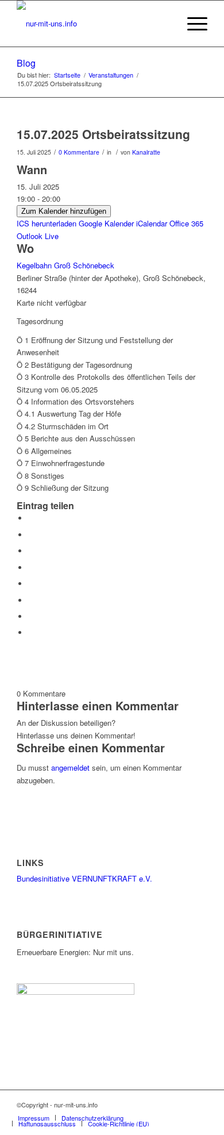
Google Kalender (106, 223)
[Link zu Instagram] (181, 1104)
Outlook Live (38, 235)
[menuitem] (33, 1118)
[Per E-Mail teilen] (31, 632)
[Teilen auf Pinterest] (31, 550)
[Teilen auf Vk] (31, 600)
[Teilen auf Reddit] (31, 616)
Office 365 (186, 223)
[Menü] (191, 24)
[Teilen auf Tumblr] (31, 583)
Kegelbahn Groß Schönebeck (65, 265)
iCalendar (151, 223)
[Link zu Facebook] (198, 1104)
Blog (26, 63)
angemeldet (70, 767)
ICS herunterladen (46, 223)
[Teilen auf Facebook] (31, 518)
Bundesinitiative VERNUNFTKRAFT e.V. (84, 878)
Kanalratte (146, 152)
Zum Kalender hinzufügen (63, 211)
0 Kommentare (79, 152)
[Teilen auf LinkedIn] (31, 567)
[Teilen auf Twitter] (31, 534)
